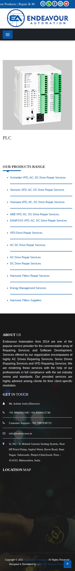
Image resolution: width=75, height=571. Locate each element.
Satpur (29, 541)
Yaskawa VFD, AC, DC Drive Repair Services (37, 202)
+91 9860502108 (19, 412)
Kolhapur (53, 532)
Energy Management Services (28, 288)
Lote (48, 537)
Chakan (24, 537)
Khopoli (58, 537)
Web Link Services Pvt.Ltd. (51, 564)
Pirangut (37, 537)
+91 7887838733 (42, 423)
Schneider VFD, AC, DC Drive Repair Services (38, 177)
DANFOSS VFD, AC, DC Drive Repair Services (38, 220)
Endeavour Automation (36, 559)
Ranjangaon (9, 537)
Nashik (29, 532)
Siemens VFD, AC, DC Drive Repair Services (37, 189)
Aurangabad (14, 532)
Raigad (40, 532)
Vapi (64, 532)
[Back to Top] (67, 563)
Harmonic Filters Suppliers (26, 300)
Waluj (68, 537)
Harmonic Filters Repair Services (30, 275)
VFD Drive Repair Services (26, 232)
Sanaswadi (43, 541)
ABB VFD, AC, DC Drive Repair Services (34, 214)
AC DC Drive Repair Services (28, 245)
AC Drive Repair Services (25, 257)
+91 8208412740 (40, 412)
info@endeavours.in (20, 433)
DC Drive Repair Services (25, 263)
